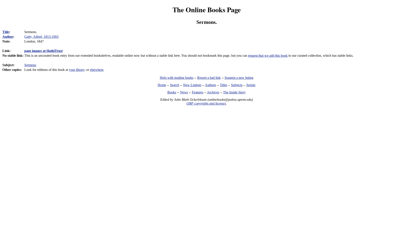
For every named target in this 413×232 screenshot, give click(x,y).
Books (171, 92)
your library (77, 70)
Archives (213, 92)
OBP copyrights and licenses (206, 103)
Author (7, 36)
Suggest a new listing (239, 77)
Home (162, 85)
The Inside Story (234, 92)
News (184, 92)
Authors (210, 85)
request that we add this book (268, 55)
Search (174, 85)
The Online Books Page (207, 10)
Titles (223, 85)
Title (5, 32)
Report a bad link (209, 77)
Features (197, 92)
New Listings (192, 85)
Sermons (30, 65)
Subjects (236, 85)
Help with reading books (176, 77)
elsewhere (96, 70)
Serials (250, 85)
